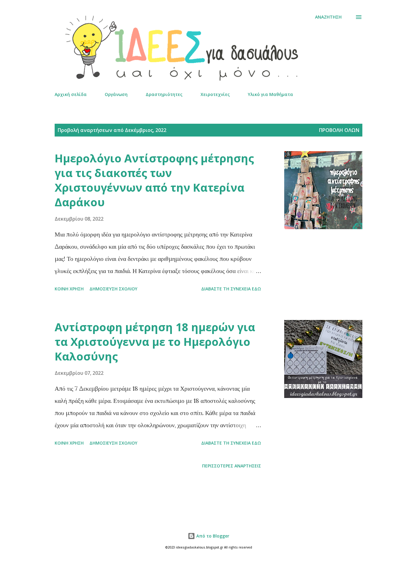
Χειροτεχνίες (215, 94)
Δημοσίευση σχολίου (113, 289)
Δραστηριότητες (164, 94)
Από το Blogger (212, 536)
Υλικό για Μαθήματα (270, 94)
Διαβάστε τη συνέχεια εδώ (231, 289)
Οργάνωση (116, 94)
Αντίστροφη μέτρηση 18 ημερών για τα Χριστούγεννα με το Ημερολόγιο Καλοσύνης (155, 342)
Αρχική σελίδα (71, 94)
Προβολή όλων (339, 130)
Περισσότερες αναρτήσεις (231, 466)
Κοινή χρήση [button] (69, 289)
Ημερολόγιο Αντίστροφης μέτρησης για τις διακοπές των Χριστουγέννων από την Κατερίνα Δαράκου (154, 180)
